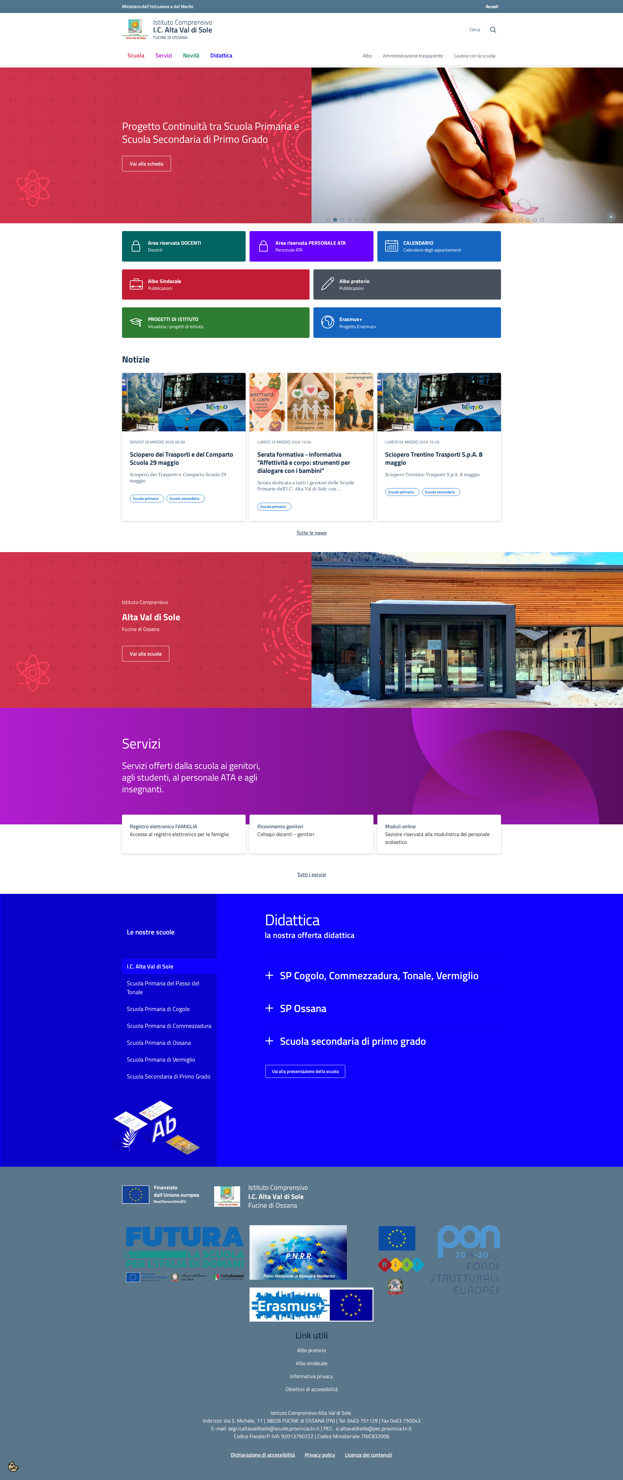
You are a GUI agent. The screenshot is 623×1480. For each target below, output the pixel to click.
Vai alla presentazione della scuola (305, 1071)
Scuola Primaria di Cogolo (158, 1009)
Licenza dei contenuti (368, 1455)
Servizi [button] (163, 55)
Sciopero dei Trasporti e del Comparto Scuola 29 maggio (181, 458)
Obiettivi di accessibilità (312, 1389)
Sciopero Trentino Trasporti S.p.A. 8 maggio (434, 458)
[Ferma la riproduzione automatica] (611, 217)
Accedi (492, 6)
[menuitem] (136, 56)
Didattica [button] (221, 55)
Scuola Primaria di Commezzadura (169, 1025)
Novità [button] (191, 55)
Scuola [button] (138, 57)
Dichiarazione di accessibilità (263, 1455)
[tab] (328, 220)
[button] (383, 975)
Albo (367, 55)
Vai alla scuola (146, 654)
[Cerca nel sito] (493, 30)
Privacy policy (320, 1455)
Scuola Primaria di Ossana (159, 1042)
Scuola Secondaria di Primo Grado (169, 1076)
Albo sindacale (311, 1363)
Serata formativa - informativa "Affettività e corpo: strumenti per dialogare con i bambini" (303, 462)
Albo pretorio (311, 1350)
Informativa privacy (311, 1376)
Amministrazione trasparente (413, 55)
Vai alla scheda (146, 170)
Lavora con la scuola (474, 55)
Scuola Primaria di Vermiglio (161, 1059)
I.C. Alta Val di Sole (150, 966)
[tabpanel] (311, 145)
